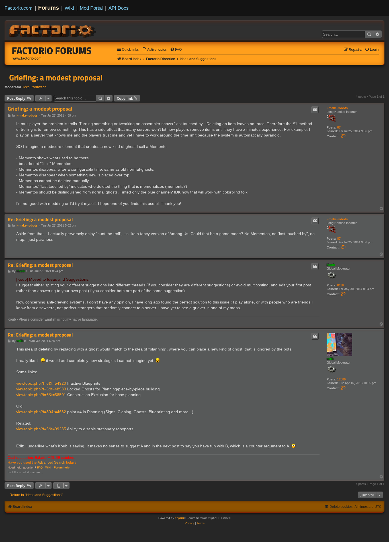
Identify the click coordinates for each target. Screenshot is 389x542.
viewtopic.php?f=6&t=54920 (41, 383)
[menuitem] (154, 50)
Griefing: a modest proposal (56, 77)
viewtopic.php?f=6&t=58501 (41, 394)
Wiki (69, 8)
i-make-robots (337, 108)
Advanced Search (51, 462)
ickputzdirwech (34, 87)
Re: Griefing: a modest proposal (40, 220)
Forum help (61, 467)
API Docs (118, 8)
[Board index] (53, 30)
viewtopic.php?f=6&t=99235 (41, 429)
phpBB (179, 517)
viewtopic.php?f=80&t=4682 (41, 411)
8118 (340, 285)
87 (339, 127)
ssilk (330, 358)
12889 (341, 379)
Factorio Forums (52, 50)
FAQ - (40, 467)
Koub (331, 264)
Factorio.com (18, 8)
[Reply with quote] (315, 109)
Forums (48, 8)
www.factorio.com (27, 58)
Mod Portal (91, 8)
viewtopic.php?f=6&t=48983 (41, 389)
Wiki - (49, 467)
